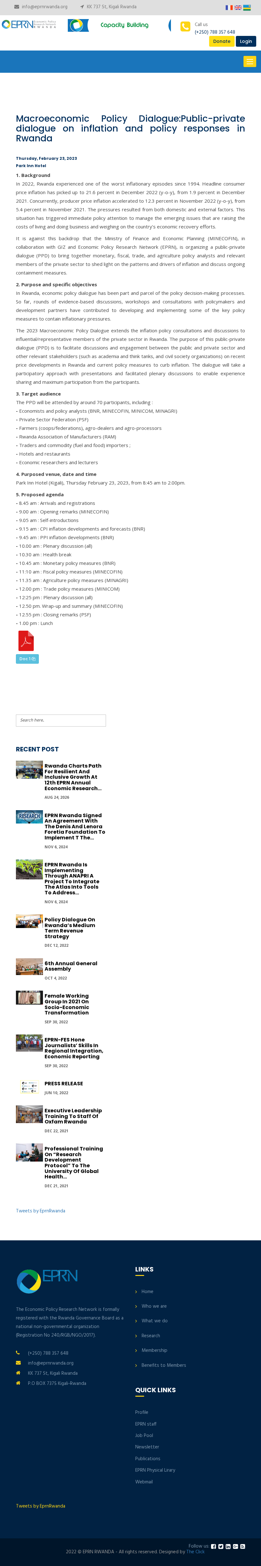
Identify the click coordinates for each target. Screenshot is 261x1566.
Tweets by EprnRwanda (40, 1211)
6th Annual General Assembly (71, 966)
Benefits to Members (164, 1365)
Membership (154, 1350)
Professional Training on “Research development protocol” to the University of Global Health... (74, 1162)
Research (151, 1336)
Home (147, 1292)
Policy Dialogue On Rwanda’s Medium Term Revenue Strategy (70, 928)
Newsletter (147, 1447)
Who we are (154, 1306)
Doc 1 (25, 658)
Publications (147, 1459)
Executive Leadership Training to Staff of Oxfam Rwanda (73, 1116)
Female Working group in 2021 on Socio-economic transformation (67, 1004)
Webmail (144, 1482)
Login (246, 41)
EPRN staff (146, 1424)
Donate (221, 41)
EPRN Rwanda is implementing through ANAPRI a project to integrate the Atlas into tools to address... (72, 878)
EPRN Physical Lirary (155, 1470)
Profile (141, 1412)
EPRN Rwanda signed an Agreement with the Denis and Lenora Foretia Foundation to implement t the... (75, 826)
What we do (155, 1321)
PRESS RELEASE (64, 1083)
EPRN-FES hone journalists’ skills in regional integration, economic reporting (74, 1048)
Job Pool (144, 1436)
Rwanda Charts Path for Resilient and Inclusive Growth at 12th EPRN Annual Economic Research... (73, 777)
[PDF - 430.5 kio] (26, 641)
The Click (195, 1552)
